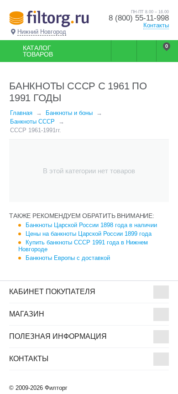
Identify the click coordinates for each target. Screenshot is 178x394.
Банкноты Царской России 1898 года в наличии (91, 225)
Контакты (156, 25)
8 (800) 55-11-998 (139, 18)
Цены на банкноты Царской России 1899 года (89, 233)
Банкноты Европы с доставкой (68, 257)
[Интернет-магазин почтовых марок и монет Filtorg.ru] (49, 18)
